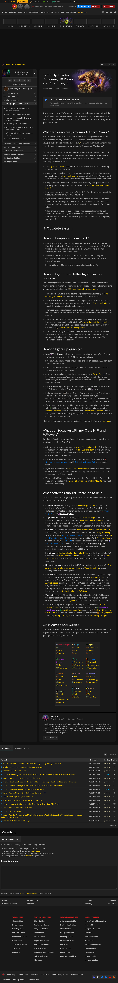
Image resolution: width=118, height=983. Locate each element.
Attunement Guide (68, 921)
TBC (47, 2)
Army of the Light (84, 529)
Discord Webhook (32, 12)
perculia (107, 763)
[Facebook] (106, 977)
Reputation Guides (42, 940)
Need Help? (11, 974)
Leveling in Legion (11, 100)
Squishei (107, 774)
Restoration (63, 685)
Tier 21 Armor (97, 577)
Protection (78, 682)
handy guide (35, 851)
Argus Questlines (56, 166)
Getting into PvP (10, 161)
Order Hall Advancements (78, 468)
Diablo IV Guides (92, 917)
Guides (61, 12)
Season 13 (89, 925)
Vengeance (62, 668)
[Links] (114, 64)
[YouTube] (110, 977)
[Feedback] (111, 12)
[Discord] (94, 977)
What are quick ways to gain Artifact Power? (17, 110)
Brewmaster (79, 662)
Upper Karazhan (91, 568)
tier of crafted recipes (94, 410)
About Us (34, 974)
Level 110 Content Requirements (17, 144)
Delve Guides (17, 925)
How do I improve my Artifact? (18, 114)
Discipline (77, 691)
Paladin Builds (90, 948)
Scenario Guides (40, 948)
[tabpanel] (59, 789)
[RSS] (114, 977)
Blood (60, 647)
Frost (60, 650)
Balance (61, 676)
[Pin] (106, 64)
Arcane (76, 647)
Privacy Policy (19, 980)
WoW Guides (17, 917)
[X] (98, 977)
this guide (106, 421)
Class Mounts (96, 481)
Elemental (92, 662)
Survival (61, 703)
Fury (89, 694)
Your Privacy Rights (60, 974)
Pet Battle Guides (41, 944)
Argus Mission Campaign (87, 447)
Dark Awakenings (87, 517)
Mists (57, 2)
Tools (89, 900)
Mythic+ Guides (18, 933)
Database (45, 12)
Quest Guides (39, 937)
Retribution (78, 679)
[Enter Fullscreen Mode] (103, 12)
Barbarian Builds (91, 937)
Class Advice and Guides (15, 139)
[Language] (115, 12)
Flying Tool (63, 555)
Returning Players (18, 65)
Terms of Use (33, 980)
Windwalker (78, 665)
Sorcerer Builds (91, 956)
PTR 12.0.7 (27, 6)
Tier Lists (16, 948)
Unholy (61, 653)
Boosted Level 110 (10, 96)
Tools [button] (54, 12)
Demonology (93, 679)
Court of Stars (58, 568)
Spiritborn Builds (91, 960)
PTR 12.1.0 (20, 6)
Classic (36, 2)
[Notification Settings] (107, 12)
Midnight (16, 952)
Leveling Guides (18, 929)
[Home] (3, 975)
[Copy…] (105, 754)
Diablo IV (76, 2)
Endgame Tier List (92, 929)
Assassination (93, 647)
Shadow (77, 697)
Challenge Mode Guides (44, 952)
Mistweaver (78, 668)
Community (71, 12)
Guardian (61, 682)
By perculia (47, 88)
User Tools (23, 974)
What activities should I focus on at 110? (19, 134)
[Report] (110, 64)
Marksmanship (64, 700)
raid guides (70, 600)
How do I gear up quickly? (16, 124)
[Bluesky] (102, 977)
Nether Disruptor (53, 410)
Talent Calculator (19, 944)
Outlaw (91, 650)
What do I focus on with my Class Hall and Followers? (19, 128)
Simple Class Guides (11, 147)
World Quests (99, 374)
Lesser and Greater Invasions (91, 520)
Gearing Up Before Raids (13, 154)
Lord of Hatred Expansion (95, 921)
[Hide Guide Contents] (35, 73)
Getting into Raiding (11, 158)
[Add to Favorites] (102, 64)
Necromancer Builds (93, 944)
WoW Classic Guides (69, 917)
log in (21, 893)
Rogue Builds (90, 952)
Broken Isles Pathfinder (13, 151)
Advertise (45, 974)
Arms (90, 691)
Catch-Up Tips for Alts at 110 (15, 104)
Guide (74, 555)
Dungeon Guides (41, 929)
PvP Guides (64, 944)
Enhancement (93, 665)
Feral (60, 679)
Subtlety (91, 653)
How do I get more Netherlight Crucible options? (18, 119)
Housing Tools (32, 900)
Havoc (60, 665)
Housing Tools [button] (15, 12)
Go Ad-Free (82, 12)
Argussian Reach (104, 538)
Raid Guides (17, 940)
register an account (31, 893)
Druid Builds (89, 940)
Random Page (77, 974)
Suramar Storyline (70, 176)
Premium (6, 980)
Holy (75, 676)
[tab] (6, 748)
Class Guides (17, 921)
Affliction (91, 676)
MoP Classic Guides (42, 917)
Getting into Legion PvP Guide (74, 591)
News (4, 12)
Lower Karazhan (73, 568)
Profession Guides (19, 937)
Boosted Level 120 (10, 93)
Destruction (92, 682)
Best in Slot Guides (68, 925)
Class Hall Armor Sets (78, 481)
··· (64, 2)
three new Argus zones (85, 505)
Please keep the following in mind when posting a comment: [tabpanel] (28, 868)
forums (29, 856)
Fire (75, 653)
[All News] (5, 1)
